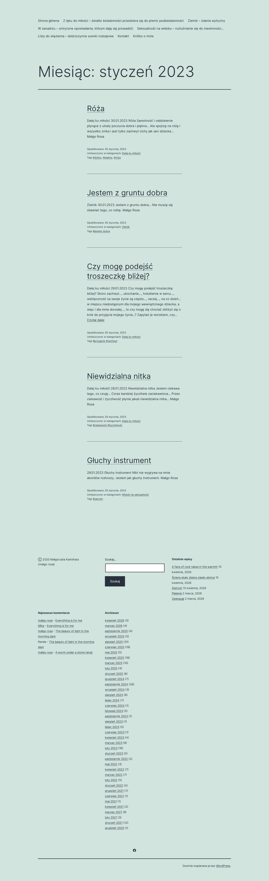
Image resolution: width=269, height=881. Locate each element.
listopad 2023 (114, 711)
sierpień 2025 (114, 641)
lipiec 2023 (112, 727)
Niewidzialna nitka (119, 376)
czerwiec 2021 (114, 796)
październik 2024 (116, 684)
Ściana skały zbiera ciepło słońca (193, 577)
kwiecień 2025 (114, 657)
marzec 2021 (113, 812)
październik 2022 (116, 759)
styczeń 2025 (114, 673)
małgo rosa (45, 620)
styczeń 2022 (114, 785)
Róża (96, 108)
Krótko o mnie (143, 36)
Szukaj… (110, 559)
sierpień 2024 (114, 695)
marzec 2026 (113, 625)
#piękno (107, 157)
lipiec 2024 (112, 700)
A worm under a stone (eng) (74, 652)
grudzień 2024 (114, 679)
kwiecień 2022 (114, 769)
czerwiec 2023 (114, 732)
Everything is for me (68, 620)
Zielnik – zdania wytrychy (206, 21)
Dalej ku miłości (131, 153)
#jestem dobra (101, 231)
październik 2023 (116, 716)
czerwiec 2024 (115, 705)
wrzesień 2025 (114, 636)
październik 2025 (116, 631)
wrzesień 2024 (115, 689)
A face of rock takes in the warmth (195, 566)
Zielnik (126, 226)
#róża (117, 157)
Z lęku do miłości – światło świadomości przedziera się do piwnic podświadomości (123, 21)
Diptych (177, 588)
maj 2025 (111, 652)
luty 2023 (111, 748)
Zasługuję (178, 598)
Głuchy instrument (119, 460)
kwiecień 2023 (114, 737)
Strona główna (48, 21)
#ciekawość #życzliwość (107, 425)
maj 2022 (111, 764)
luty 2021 (111, 817)
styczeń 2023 (114, 753)
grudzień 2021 (114, 790)
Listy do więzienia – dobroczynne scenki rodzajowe (76, 36)
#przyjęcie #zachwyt (105, 340)
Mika (41, 625)
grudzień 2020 (114, 828)
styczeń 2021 (114, 822)
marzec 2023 (113, 742)
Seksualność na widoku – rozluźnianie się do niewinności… (180, 28)
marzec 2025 (113, 663)
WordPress (223, 865)
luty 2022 (111, 780)
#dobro (97, 157)
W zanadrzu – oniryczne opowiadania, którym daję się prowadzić (85, 28)
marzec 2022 (113, 774)
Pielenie (177, 593)
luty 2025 (111, 668)
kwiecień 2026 (114, 620)
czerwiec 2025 (114, 647)
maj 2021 (111, 801)
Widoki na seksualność (135, 494)
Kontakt (123, 36)
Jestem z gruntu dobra (127, 192)
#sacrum (98, 498)
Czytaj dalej (95, 320)
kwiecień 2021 (114, 806)
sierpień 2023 (114, 721)
